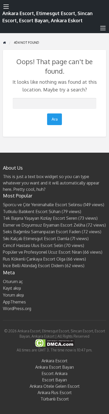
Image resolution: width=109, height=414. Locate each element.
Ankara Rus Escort (55, 392)
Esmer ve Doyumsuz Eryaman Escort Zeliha (44, 225)
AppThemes (14, 302)
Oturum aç (13, 281)
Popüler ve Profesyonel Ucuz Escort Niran (42, 252)
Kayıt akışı (12, 288)
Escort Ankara (54, 373)
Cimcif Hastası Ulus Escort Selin (33, 245)
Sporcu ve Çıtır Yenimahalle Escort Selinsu (42, 204)
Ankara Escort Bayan (54, 367)
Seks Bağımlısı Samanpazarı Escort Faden (42, 231)
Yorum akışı (13, 295)
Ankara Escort (54, 360)
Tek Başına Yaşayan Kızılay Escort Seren (40, 218)
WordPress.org (17, 308)
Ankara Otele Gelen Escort (55, 386)
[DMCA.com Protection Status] (54, 343)
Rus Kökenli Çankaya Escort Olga (34, 259)
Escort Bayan (54, 379)
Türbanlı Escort (54, 399)
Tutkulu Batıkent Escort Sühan (32, 211)
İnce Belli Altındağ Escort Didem (33, 265)
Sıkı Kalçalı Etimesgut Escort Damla (36, 238)
